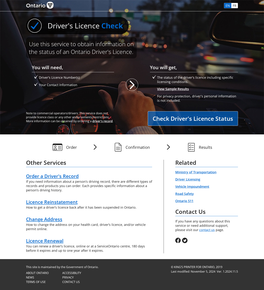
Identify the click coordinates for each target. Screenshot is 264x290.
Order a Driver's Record (52, 176)
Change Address (44, 219)
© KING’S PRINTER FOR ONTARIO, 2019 (196, 267)
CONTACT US (71, 282)
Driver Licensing (187, 179)
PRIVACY (68, 277)
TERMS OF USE (36, 282)
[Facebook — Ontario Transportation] (178, 241)
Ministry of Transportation (195, 172)
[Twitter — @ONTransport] (184, 241)
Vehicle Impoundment (192, 186)
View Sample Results (173, 89)
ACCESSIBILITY (71, 273)
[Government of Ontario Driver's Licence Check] (40, 9)
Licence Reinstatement (52, 202)
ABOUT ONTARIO (37, 273)
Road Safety (184, 194)
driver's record (102, 121)
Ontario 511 (184, 201)
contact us (207, 230)
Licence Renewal (44, 241)
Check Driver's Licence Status (193, 118)
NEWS (30, 277)
